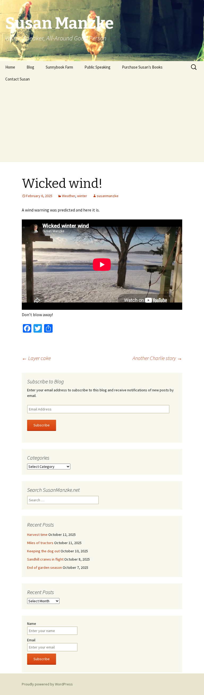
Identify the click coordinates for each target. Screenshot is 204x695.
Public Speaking (97, 67)
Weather (68, 195)
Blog (30, 67)
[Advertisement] (102, 125)
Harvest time (37, 534)
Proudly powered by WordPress (47, 684)
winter (82, 195)
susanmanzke (107, 195)
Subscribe (41, 425)
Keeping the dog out (43, 551)
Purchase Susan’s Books (142, 67)
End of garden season (44, 567)
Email (31, 640)
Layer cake (36, 358)
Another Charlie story (157, 358)
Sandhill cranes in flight (45, 559)
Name (31, 623)
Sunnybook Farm (59, 67)
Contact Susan (17, 79)
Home (10, 67)
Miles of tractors (40, 542)
